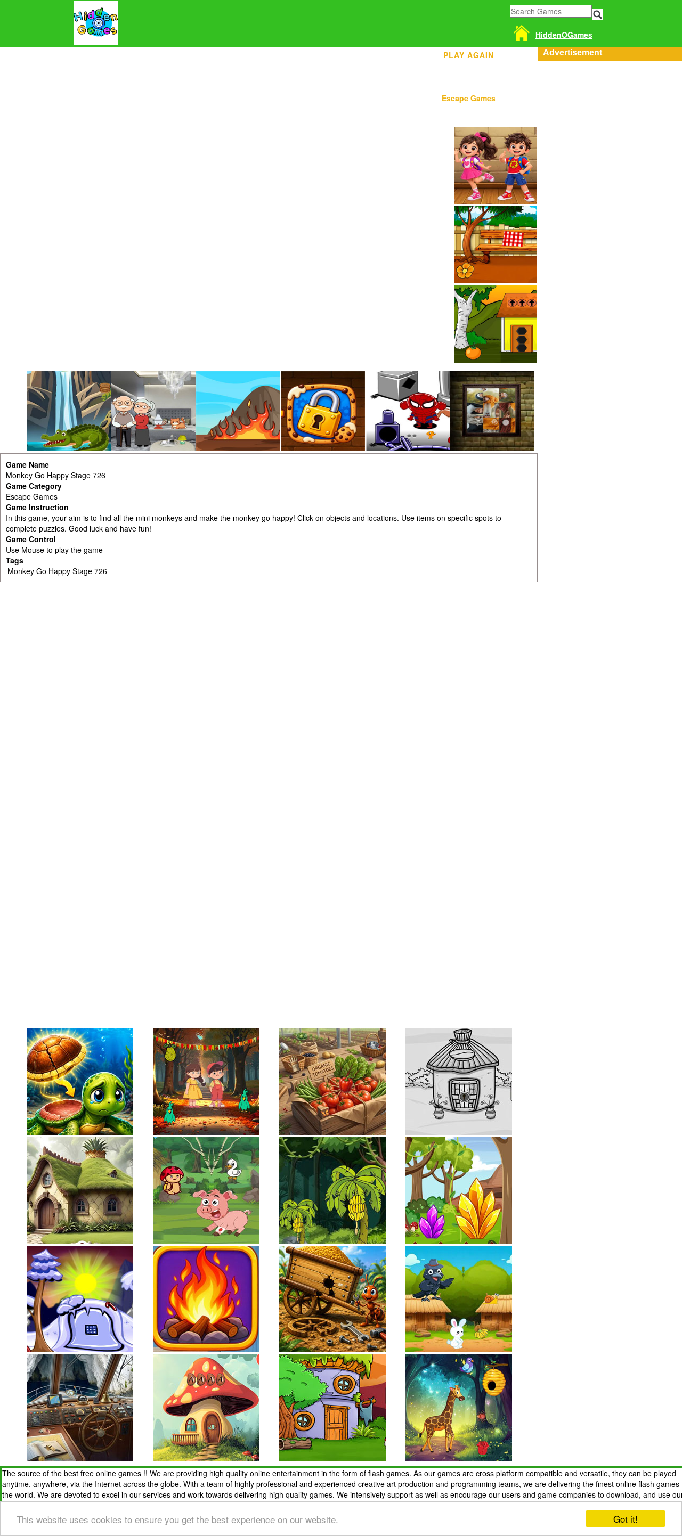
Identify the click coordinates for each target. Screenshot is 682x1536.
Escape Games (469, 98)
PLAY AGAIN (468, 53)
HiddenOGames (563, 34)
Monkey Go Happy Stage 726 (57, 571)
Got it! (625, 1518)
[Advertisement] (610, 220)
